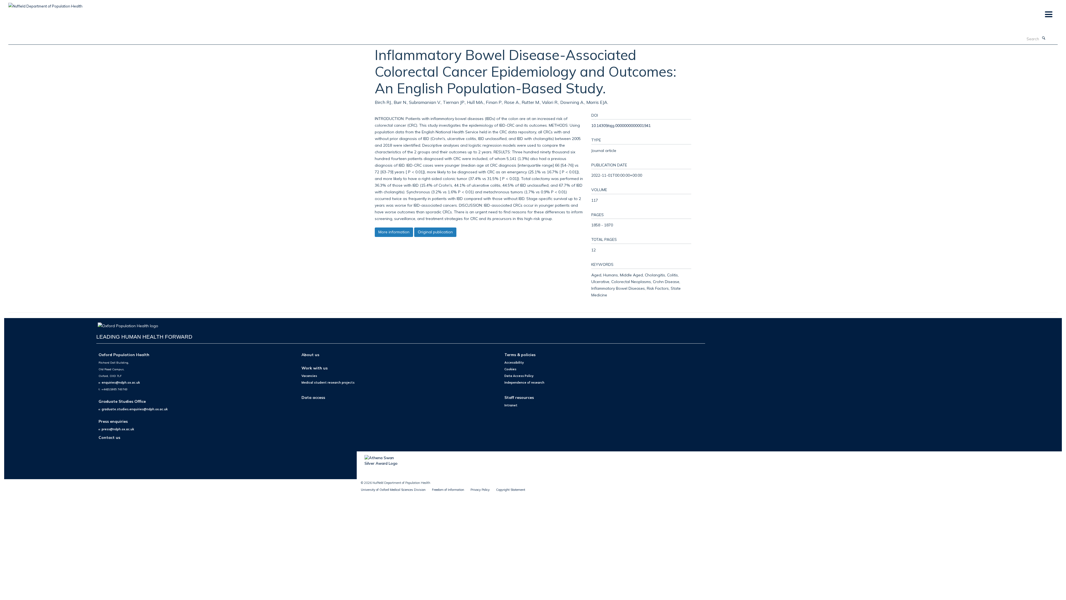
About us (310, 354)
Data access (313, 397)
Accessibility (514, 362)
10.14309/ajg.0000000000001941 (621, 125)
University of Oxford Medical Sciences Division (393, 490)
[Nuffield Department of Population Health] (45, 4)
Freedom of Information (448, 490)
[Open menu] (1048, 15)
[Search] (1043, 38)
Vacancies (309, 376)
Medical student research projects (328, 382)
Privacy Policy (480, 490)
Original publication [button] (435, 231)
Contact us (109, 437)
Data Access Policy (519, 376)
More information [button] (393, 231)
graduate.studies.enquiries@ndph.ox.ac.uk (135, 409)
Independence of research (524, 382)
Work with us (314, 368)
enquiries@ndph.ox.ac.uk (121, 382)
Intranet (510, 405)
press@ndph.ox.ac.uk (118, 429)
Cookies (510, 369)
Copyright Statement (510, 490)
